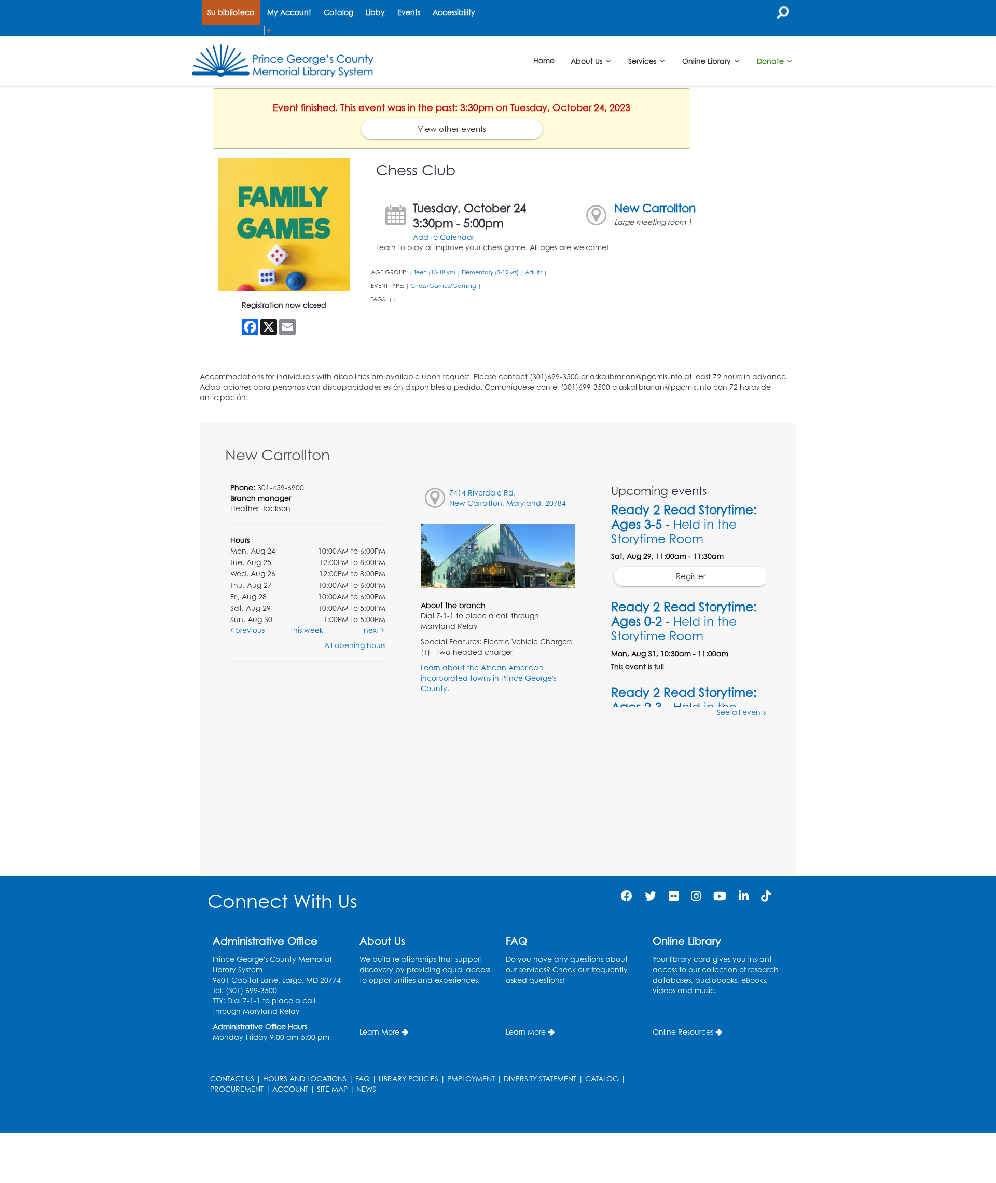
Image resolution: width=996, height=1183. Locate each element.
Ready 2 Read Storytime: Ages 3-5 (684, 524)
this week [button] (306, 630)
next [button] (372, 630)
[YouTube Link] (719, 896)
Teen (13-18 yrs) (434, 272)
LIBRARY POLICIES (408, 1078)
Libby (375, 12)
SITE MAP (332, 1088)
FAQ (362, 1078)
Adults (533, 272)
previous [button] (249, 630)
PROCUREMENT (237, 1088)
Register (691, 576)
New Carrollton (655, 208)
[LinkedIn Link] (744, 896)
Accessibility (454, 12)
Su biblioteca (231, 12)
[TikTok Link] (766, 896)
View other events (452, 129)
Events (408, 12)
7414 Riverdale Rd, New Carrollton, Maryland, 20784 (507, 497)
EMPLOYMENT (471, 1078)
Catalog (338, 12)
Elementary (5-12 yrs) (490, 272)
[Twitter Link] (650, 896)
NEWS (366, 1088)
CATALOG (602, 1078)
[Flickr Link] (674, 896)
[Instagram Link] (696, 896)
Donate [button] (771, 60)
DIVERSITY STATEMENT (540, 1078)
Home (544, 60)
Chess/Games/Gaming (443, 286)
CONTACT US (232, 1078)
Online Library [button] (707, 60)
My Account (289, 12)
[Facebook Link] (626, 896)
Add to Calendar (443, 236)
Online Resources (683, 1031)
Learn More (379, 1031)
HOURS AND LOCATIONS (305, 1078)
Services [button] (643, 60)
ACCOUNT (290, 1088)
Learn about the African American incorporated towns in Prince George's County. (488, 678)
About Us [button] (587, 60)
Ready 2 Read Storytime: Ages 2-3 (684, 706)
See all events (741, 712)
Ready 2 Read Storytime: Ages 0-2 (684, 621)
